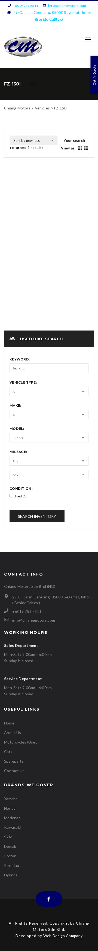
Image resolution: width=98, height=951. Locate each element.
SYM (8, 836)
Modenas (12, 817)
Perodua (11, 865)
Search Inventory (37, 516)
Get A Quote (94, 75)
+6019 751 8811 (25, 6)
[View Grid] (79, 148)
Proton (10, 856)
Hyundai (11, 875)
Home (9, 723)
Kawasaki (12, 827)
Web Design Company (62, 935)
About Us (12, 732)
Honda (10, 808)
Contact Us (14, 770)
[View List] (85, 148)
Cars (8, 751)
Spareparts (14, 761)
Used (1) (20, 496)
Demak (10, 846)
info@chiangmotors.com (67, 6)
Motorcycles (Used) (21, 742)
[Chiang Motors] (23, 46)
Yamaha (11, 798)
